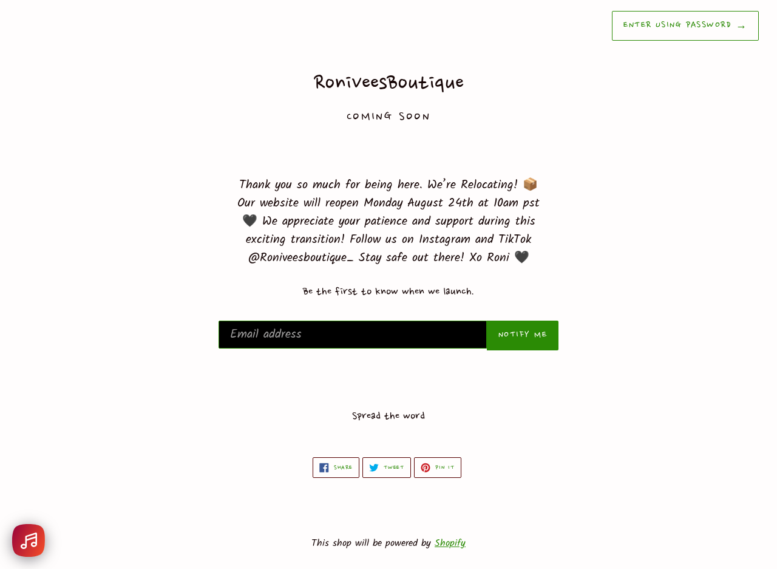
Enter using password (685, 25)
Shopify (450, 543)
